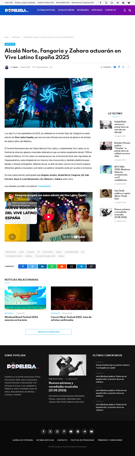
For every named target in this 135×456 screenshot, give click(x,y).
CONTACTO (110, 10)
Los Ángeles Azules (14, 256)
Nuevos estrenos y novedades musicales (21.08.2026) (122, 213)
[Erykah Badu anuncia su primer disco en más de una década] (106, 124)
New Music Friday (56, 379)
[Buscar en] (129, 10)
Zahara (61, 256)
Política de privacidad (82, 440)
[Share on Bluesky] (115, 67)
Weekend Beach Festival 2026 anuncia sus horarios (21, 318)
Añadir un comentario (49, 332)
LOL (83, 252)
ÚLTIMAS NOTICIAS (46, 10)
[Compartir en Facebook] (119, 67)
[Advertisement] (67, 26)
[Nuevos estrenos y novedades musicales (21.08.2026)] (106, 212)
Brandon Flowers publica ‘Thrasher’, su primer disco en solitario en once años (122, 149)
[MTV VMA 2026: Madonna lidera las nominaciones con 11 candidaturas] (106, 169)
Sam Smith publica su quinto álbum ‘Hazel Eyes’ (122, 195)
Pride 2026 (9, 3)
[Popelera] (17, 10)
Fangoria (30, 252)
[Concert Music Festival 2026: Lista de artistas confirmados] (71, 298)
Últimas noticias (45, 440)
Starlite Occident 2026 (46, 3)
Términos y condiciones (110, 440)
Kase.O (59, 252)
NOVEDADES (83, 10)
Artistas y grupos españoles (25, 3)
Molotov (28, 256)
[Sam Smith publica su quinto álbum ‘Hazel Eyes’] (106, 193)
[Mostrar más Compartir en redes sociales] (128, 67)
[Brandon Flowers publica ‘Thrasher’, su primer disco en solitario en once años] (106, 146)
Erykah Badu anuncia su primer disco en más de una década (121, 127)
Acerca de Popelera (23, 440)
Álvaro (15, 67)
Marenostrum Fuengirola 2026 (83, 3)
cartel (21, 252)
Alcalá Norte (11, 252)
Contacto (62, 440)
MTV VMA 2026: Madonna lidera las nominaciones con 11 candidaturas (122, 173)
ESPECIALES (96, 10)
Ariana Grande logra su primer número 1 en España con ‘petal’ (113, 366)
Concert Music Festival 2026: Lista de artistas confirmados (71, 318)
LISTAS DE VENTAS (66, 10)
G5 (38, 252)
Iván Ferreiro (48, 252)
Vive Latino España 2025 (45, 256)
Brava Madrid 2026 (63, 3)
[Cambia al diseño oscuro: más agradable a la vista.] (125, 10)
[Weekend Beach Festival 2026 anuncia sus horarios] (25, 298)
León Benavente (71, 252)
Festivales (10, 44)
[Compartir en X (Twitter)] (123, 67)
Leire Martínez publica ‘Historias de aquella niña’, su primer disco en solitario (111, 379)
